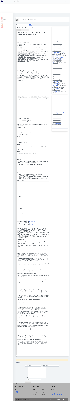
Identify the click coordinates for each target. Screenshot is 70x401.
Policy (66, 399)
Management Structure (56, 91)
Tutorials (4, 19)
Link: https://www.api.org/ (33, 222)
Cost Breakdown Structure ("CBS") (57, 57)
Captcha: (26, 379)
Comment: (26, 377)
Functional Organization (56, 77)
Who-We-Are (59, 399)
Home (4, 17)
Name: (26, 363)
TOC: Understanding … (56, 123)
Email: (44, 363)
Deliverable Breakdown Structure (57, 49)
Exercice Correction (21, 180)
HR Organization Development (57, 83)
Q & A (4, 21)
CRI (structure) (54, 62)
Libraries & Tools (35, 392)
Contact (51, 399)
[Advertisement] (28, 6)
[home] (4, 1)
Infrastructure (54, 79)
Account (66, 1)
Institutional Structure (55, 66)
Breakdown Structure (55, 45)
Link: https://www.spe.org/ (34, 224)
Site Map (55, 399)
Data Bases (43, 392)
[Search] (18, 1)
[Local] (14, 1)
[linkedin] (54, 393)
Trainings (34, 394)
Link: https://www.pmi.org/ (33, 221)
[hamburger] (11, 1)
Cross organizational (55, 64)
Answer (19, 129)
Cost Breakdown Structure (56, 55)
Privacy (63, 399)
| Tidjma (29, 399)
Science (4, 26)
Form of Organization (55, 75)
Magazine (43, 394)
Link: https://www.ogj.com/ (30, 223)
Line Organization (55, 85)
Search (31, 24)
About (62, 1)
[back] (68, 399)
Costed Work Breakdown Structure (57, 59)
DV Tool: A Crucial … (59, 121)
